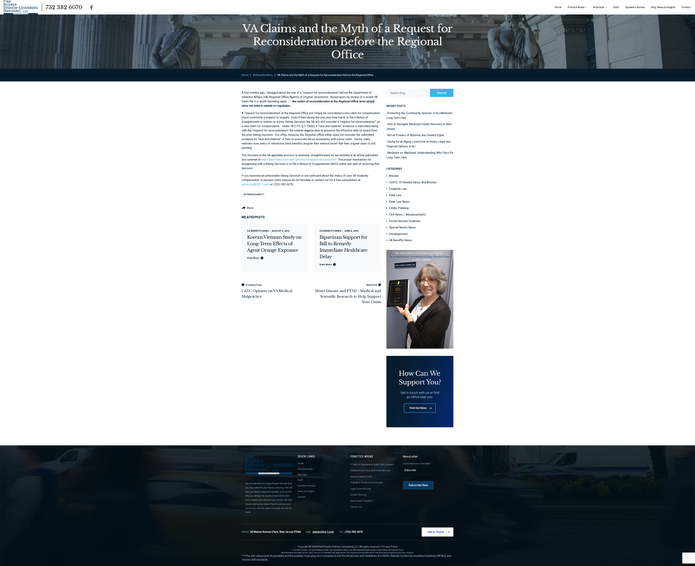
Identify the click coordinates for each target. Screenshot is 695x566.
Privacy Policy (390, 546)
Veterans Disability (254, 194)
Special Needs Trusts (361, 476)
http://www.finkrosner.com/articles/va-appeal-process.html (298, 159)
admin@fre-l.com (323, 531)
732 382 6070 (64, 7)
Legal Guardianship (360, 488)
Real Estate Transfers (361, 500)
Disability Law (398, 189)
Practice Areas (305, 469)
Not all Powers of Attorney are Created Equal (415, 135)
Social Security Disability (404, 221)
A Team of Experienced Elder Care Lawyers (372, 464)
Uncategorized (398, 234)
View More (253, 258)
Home (245, 75)
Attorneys (302, 474)
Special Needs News (402, 227)
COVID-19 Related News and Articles (413, 182)
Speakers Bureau (307, 485)
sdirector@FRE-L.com (255, 184)
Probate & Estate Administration (366, 482)
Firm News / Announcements (407, 214)
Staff (300, 480)
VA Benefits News (263, 75)
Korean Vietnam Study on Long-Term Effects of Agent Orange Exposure (274, 244)
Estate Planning (399, 208)
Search (441, 93)
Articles (394, 176)
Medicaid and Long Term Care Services (370, 470)
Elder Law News (399, 201)
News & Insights (306, 491)
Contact (302, 496)
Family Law (356, 506)
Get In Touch (436, 532)
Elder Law (395, 195)
